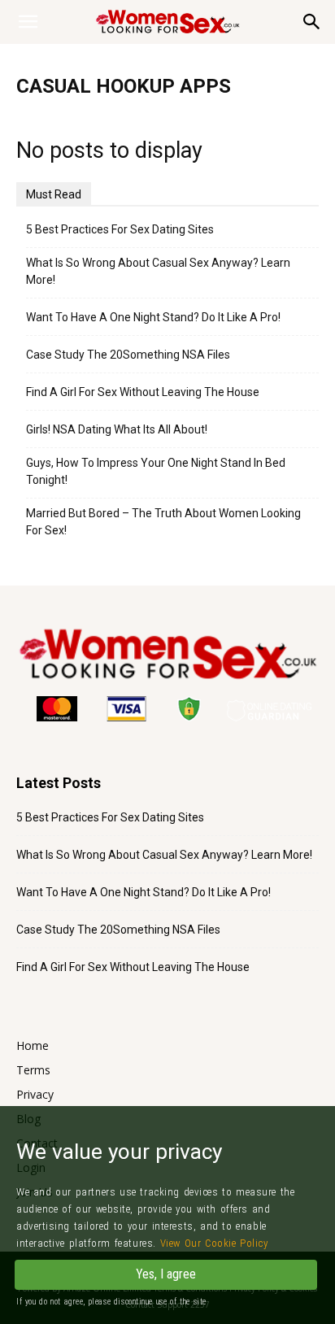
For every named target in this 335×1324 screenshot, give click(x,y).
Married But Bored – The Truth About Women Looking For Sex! (163, 522)
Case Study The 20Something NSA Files (128, 354)
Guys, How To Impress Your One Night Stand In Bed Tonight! (155, 471)
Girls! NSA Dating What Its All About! (116, 429)
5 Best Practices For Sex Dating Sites (120, 229)
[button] (312, 22)
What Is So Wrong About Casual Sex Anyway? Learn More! (158, 271)
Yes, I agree (166, 1274)
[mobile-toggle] (28, 22)
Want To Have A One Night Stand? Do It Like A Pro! (153, 317)
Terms (33, 1070)
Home (32, 1045)
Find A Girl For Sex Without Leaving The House (142, 392)
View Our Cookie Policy (214, 1243)
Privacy (35, 1094)
